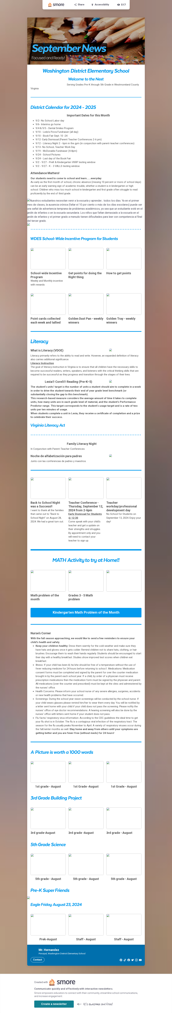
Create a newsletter (54, 1004)
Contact (37, 959)
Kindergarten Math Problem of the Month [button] (86, 612)
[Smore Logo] (56, 4)
